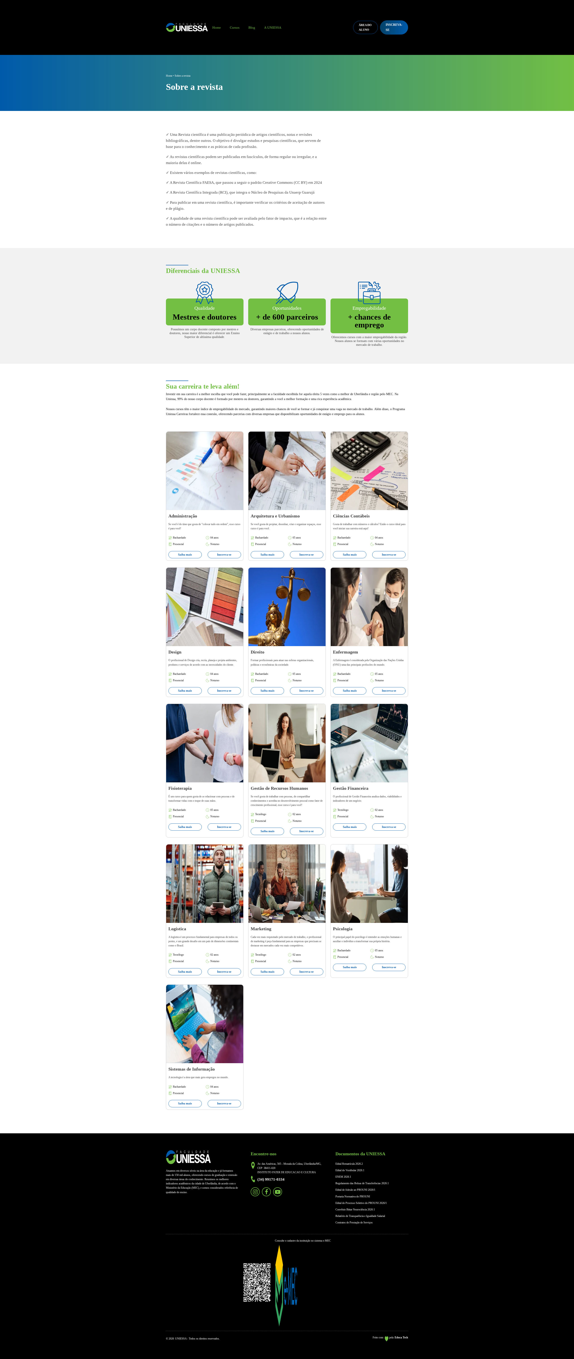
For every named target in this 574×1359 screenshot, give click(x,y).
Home (216, 27)
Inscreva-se (224, 554)
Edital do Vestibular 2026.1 (349, 1170)
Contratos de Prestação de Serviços (354, 1222)
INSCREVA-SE (394, 27)
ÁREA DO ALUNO (365, 27)
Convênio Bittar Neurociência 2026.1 (355, 1209)
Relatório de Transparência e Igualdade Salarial (360, 1216)
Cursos (234, 27)
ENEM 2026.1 (343, 1176)
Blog (251, 27)
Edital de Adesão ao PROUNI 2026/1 (355, 1189)
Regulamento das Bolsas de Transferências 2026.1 (362, 1183)
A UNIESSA (272, 27)
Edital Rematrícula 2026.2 (349, 1163)
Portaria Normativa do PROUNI (352, 1196)
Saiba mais (185, 554)
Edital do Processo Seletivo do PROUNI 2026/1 (361, 1203)
